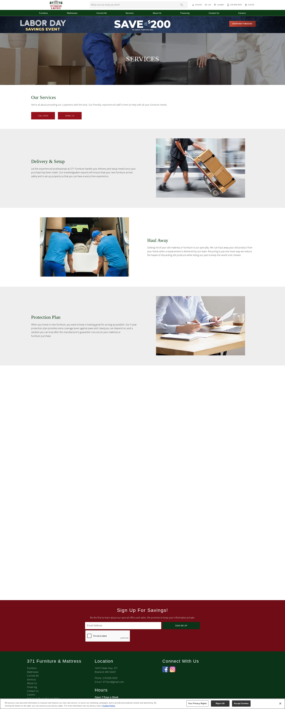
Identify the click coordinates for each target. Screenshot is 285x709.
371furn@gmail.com (113, 682)
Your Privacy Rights (197, 703)
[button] (193, 5)
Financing (185, 13)
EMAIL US (69, 115)
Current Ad (101, 13)
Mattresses (72, 13)
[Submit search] (182, 5)
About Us (157, 13)
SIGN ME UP (181, 625)
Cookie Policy (108, 706)
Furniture (43, 13)
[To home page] (56, 4)
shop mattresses (242, 24)
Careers (242, 13)
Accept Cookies (241, 703)
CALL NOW (43, 115)
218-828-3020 (110, 678)
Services (130, 13)
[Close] (280, 703)
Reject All (220, 703)
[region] (142, 703)
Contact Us (214, 13)
